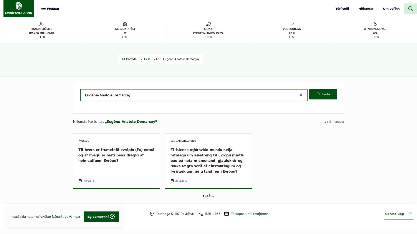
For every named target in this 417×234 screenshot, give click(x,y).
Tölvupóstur (249, 214)
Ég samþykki (99, 216)
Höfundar (366, 8)
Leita (326, 94)
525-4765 (212, 214)
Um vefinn (391, 8)
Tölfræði (342, 8)
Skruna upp (394, 214)
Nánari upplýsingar (66, 216)
